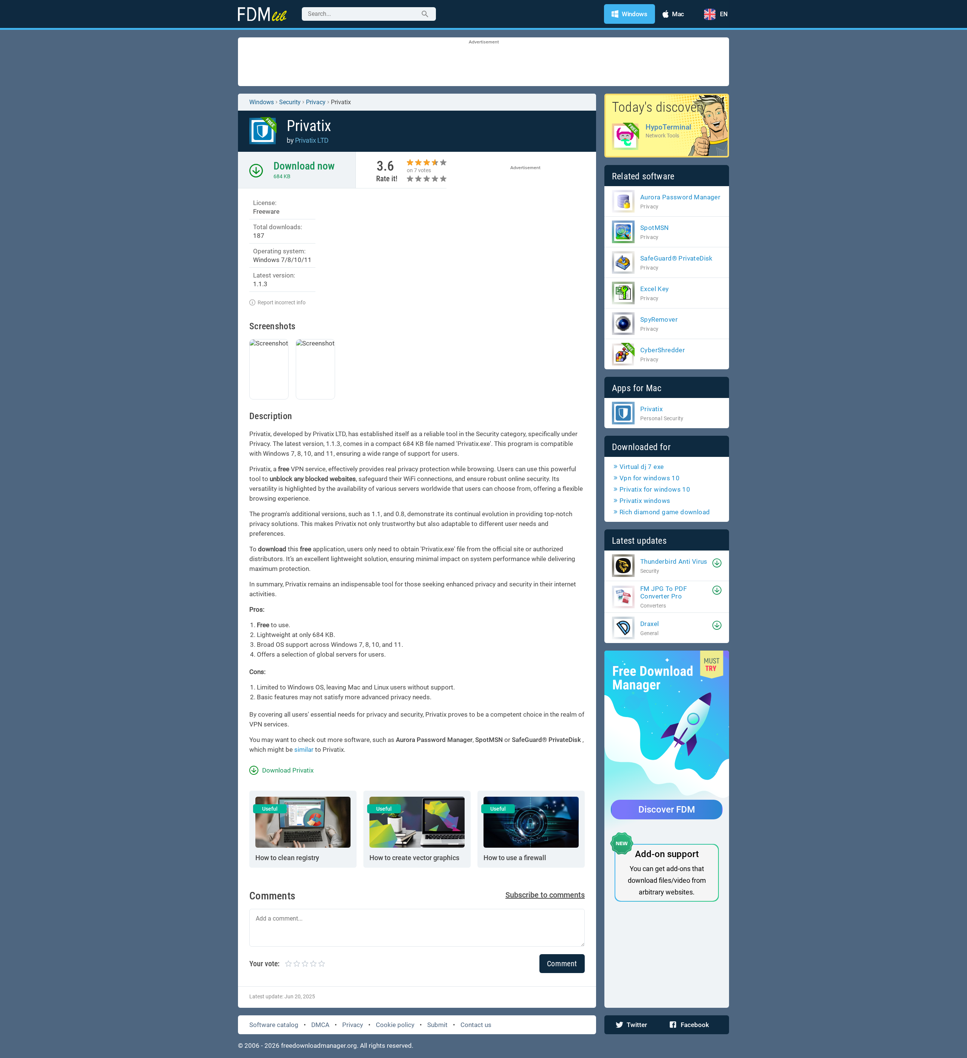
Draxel (649, 624)
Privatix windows (644, 500)
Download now (304, 166)
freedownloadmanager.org (319, 1045)
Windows (261, 102)
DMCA (320, 1025)
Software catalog (273, 1025)
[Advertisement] (483, 62)
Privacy (352, 1025)
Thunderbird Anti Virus (673, 561)
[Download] (716, 563)
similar (304, 749)
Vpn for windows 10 (649, 478)
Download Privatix (288, 770)
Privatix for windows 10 (654, 489)
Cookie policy (395, 1025)
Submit (437, 1025)
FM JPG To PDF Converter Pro (663, 592)
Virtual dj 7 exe (641, 466)
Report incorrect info (282, 302)
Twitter (637, 1025)
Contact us (475, 1025)
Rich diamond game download (664, 512)
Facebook (695, 1025)
